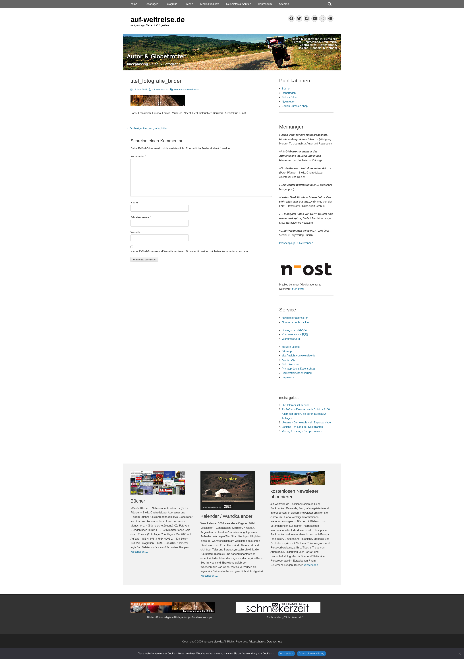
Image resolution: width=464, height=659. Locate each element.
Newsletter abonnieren (295, 317)
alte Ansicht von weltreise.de (298, 355)
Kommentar (138, 156)
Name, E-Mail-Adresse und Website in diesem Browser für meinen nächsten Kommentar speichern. (189, 251)
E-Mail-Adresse (140, 217)
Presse (189, 3)
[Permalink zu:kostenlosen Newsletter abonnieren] (301, 478)
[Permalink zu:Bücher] (161, 483)
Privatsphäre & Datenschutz (298, 368)
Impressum (265, 3)
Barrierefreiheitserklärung (297, 372)
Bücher (286, 88)
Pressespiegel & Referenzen (296, 242)
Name (135, 202)
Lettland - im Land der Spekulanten (302, 426)
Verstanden (286, 653)
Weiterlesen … (139, 551)
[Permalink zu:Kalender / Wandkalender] (231, 490)
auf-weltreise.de (157, 20)
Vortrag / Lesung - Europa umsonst (302, 431)
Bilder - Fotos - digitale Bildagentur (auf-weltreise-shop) (179, 617)
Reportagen (151, 3)
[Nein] (459, 653)
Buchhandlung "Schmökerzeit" (285, 617)
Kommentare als (295, 334)
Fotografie (171, 3)
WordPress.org (291, 338)
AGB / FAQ (288, 359)
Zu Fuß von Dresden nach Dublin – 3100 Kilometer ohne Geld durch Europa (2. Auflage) (306, 414)
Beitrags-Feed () (294, 330)
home (133, 3)
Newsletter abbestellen (295, 322)
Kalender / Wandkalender (226, 516)
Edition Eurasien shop (295, 105)
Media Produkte (209, 3)
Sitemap (284, 3)
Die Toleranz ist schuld (295, 405)
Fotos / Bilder (289, 97)
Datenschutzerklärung (311, 653)
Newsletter (288, 101)
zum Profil (298, 288)
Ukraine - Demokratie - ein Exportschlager (307, 422)
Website (135, 232)
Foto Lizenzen (290, 364)
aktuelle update (291, 346)
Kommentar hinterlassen (186, 89)
